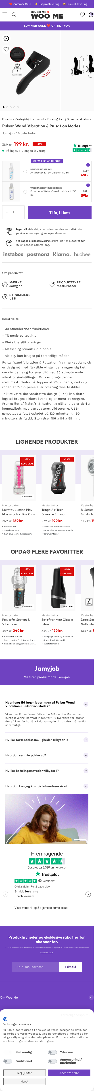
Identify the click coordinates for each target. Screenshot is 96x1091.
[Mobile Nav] (5, 14)
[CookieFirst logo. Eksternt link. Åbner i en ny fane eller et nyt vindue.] (5, 1019)
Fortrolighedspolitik (75, 1015)
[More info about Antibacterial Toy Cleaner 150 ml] (88, 164)
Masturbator (27, 133)
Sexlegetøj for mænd (29, 119)
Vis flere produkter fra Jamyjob (47, 677)
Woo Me (47, 16)
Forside (7, 119)
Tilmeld (70, 967)
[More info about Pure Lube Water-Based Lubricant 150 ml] (88, 185)
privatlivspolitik (46, 952)
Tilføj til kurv (59, 212)
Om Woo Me (9, 997)
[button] (3, 107)
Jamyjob (8, 133)
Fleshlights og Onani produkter (68, 119)
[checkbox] (7, 1052)
